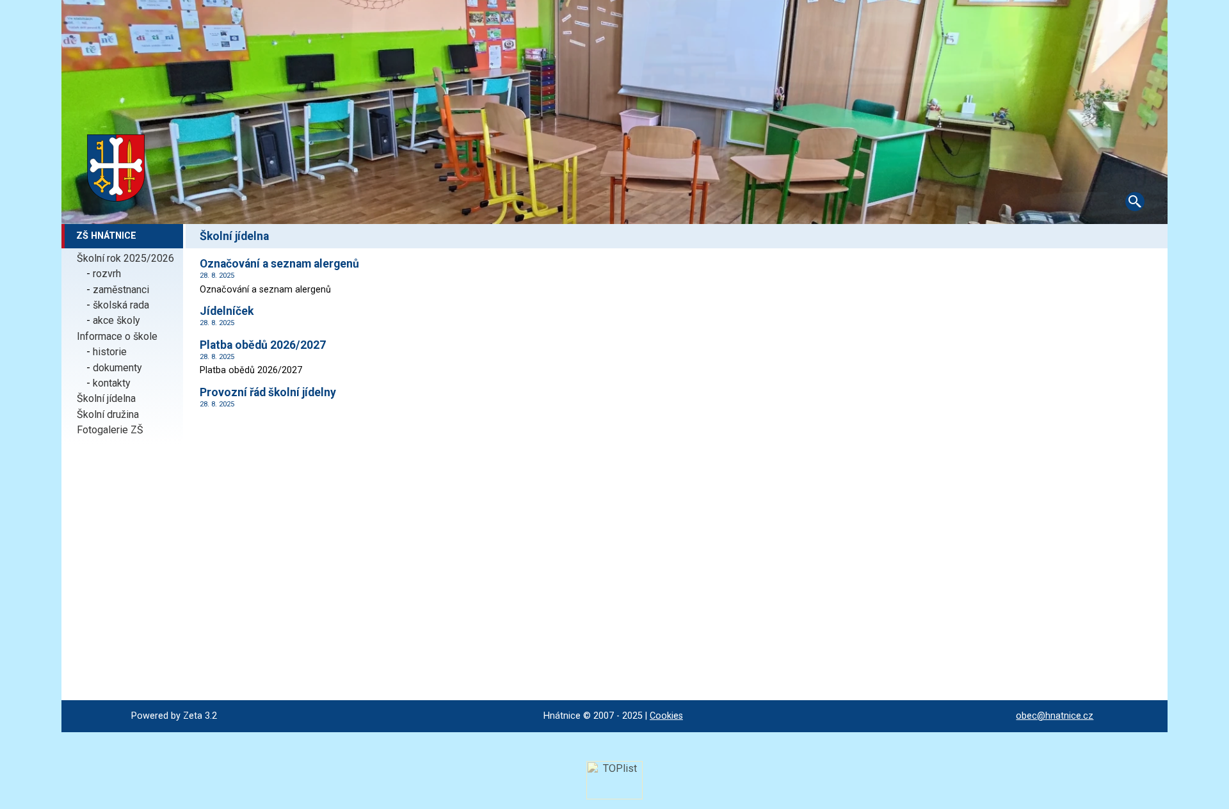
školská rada (121, 305)
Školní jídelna (106, 398)
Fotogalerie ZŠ (110, 430)
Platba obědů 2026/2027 (263, 345)
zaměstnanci (121, 290)
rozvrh (107, 274)
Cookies (666, 715)
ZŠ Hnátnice (106, 235)
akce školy (116, 320)
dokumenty (117, 368)
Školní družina (108, 414)
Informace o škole (117, 336)
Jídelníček (226, 311)
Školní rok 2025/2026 (125, 258)
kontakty (112, 383)
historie (110, 352)
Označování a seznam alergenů (279, 263)
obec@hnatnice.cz (1054, 715)
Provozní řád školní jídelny (268, 392)
